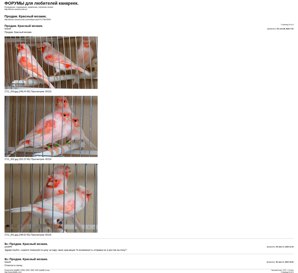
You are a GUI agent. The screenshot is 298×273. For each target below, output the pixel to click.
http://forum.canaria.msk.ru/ (16, 9)
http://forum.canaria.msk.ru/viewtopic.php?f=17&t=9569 (28, 19)
